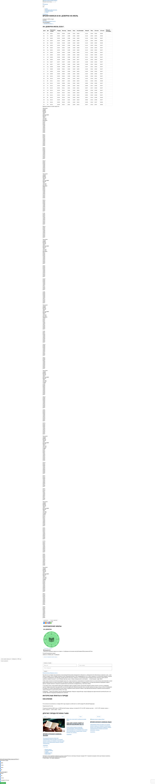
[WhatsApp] (51, 623)
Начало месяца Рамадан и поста (50, 672)
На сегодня (45, 21)
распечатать (46, 620)
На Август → (51, 23)
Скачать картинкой (53, 620)
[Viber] (49, 623)
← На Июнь (45, 23)
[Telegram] (47, 623)
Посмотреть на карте (48, 648)
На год (54, 21)
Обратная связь (48, 752)
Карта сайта (47, 753)
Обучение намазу (49, 11)
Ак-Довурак (45, 4)
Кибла (46, 8)
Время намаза (48, 749)
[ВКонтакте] (44, 623)
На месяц (50, 21)
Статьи (46, 12)
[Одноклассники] (45, 623)
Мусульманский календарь (51, 9)
